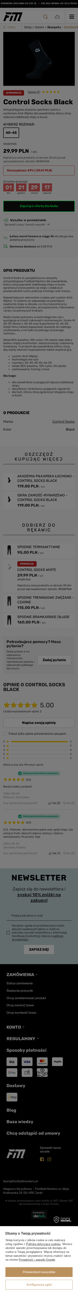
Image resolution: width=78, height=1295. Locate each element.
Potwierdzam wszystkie (39, 1272)
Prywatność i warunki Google (37, 1259)
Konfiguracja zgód (39, 1285)
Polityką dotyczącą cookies (43, 1244)
